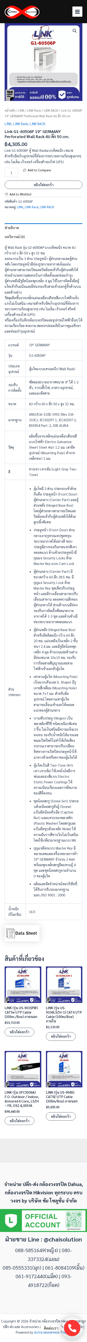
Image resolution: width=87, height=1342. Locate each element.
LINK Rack (34, 110)
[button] (75, 31)
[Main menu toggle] (77, 11)
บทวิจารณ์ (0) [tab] (15, 236)
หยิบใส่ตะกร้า (44, 184)
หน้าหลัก (10, 110)
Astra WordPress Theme (52, 1332)
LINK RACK (51, 110)
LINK (21, 110)
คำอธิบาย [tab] (12, 227)
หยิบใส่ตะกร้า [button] (19, 1032)
